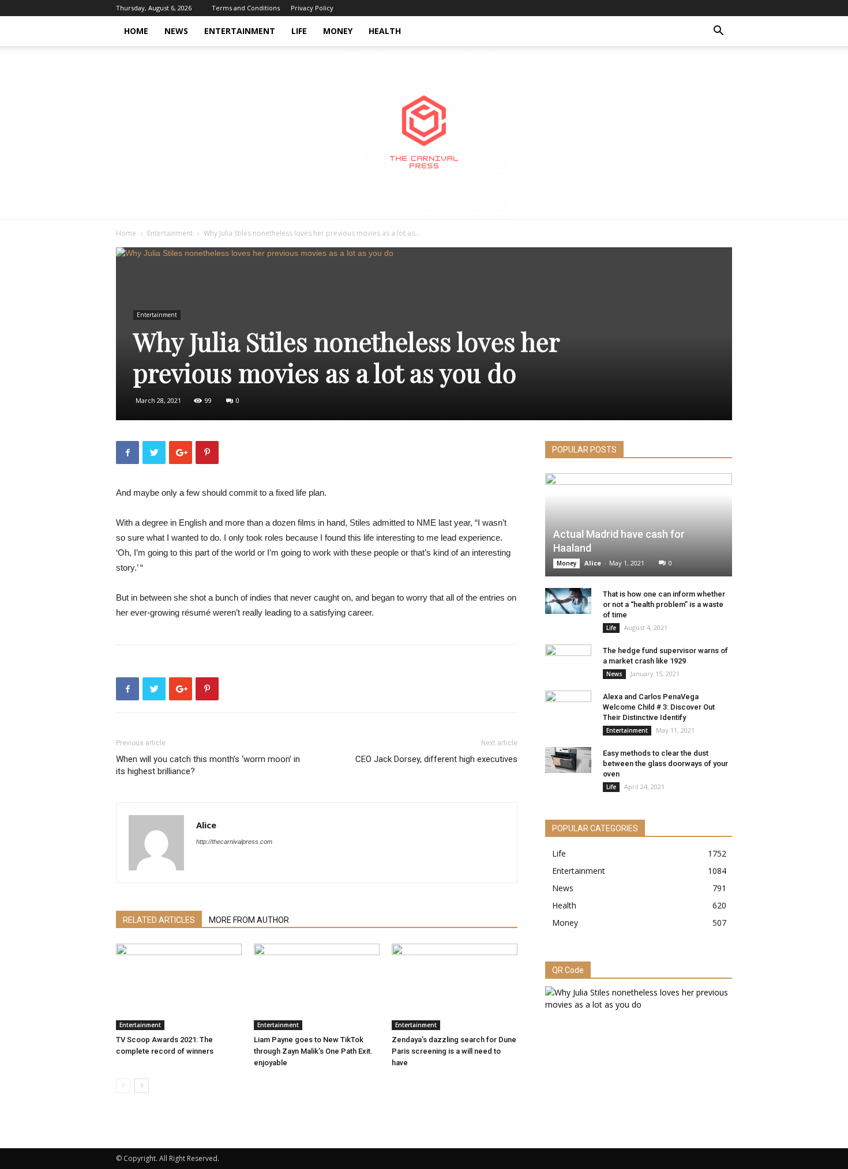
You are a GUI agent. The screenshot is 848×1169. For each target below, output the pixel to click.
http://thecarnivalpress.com (234, 841)
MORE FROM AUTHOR (249, 920)
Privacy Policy (312, 7)
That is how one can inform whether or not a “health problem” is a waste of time (664, 604)
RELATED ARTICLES (159, 920)
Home (136, 30)
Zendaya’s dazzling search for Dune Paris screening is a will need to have (454, 1051)
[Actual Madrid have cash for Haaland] (638, 524)
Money (337, 30)
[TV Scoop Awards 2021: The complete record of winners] (179, 987)
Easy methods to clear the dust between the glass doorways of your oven (665, 763)
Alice (206, 825)
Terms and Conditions (246, 7)
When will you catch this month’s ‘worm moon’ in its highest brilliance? (208, 765)
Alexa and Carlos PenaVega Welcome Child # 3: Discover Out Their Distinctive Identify (659, 707)
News (176, 30)
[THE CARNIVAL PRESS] (424, 132)
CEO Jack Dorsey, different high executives (436, 759)
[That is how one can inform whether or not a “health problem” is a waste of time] (568, 601)
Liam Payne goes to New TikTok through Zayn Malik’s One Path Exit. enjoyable (313, 1051)
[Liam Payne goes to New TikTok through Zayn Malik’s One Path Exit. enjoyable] (317, 987)
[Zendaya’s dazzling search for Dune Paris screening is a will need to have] (454, 987)
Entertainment (239, 30)
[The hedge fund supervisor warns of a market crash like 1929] (568, 661)
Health (385, 30)
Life (299, 30)
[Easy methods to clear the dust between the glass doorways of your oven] (568, 760)
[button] (718, 32)
